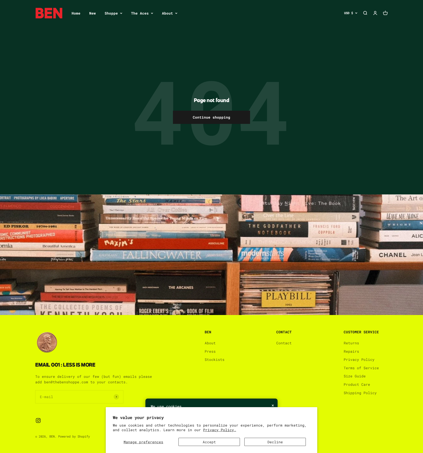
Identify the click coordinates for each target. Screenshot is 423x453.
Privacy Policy (359, 359)
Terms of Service (361, 367)
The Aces (140, 13)
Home (76, 13)
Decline (275, 442)
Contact (284, 343)
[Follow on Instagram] (38, 420)
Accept (209, 442)
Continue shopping (211, 117)
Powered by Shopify (74, 436)
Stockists (214, 359)
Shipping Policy (360, 392)
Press (210, 351)
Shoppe (111, 13)
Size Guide (355, 376)
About (167, 13)
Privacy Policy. (219, 429)
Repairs (351, 351)
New (92, 13)
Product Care (357, 384)
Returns (351, 343)
